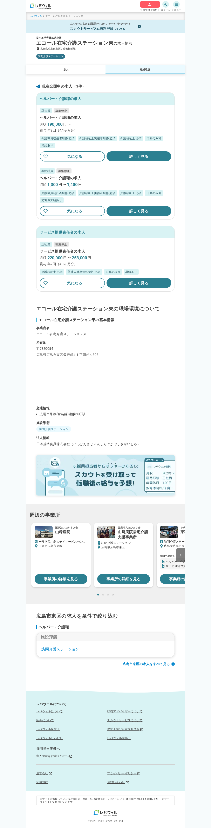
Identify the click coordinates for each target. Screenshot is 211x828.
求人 (65, 69)
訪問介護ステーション (60, 649)
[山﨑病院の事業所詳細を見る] (61, 555)
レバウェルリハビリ (49, 738)
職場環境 (145, 69)
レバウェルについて (49, 711)
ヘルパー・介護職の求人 (60, 117)
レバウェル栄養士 (119, 738)
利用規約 (42, 782)
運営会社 (42, 773)
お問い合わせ (116, 782)
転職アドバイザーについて (124, 711)
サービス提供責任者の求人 (62, 251)
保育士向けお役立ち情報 (123, 729)
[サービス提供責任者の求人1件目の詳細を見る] (105, 264)
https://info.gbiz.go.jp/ (140, 798)
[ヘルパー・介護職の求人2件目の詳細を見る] (105, 192)
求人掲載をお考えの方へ (52, 756)
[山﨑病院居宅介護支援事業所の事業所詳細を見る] (123, 555)
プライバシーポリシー (122, 773)
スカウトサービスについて (124, 720)
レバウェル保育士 (48, 729)
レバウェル (36, 16)
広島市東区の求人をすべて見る (146, 664)
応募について (45, 720)
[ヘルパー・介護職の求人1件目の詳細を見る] (105, 135)
